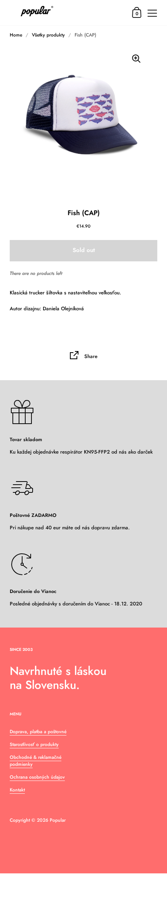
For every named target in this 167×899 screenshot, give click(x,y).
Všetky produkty (48, 34)
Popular (58, 820)
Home (16, 34)
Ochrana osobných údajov (37, 777)
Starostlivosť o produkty (34, 744)
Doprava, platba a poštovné (38, 731)
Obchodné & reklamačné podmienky (35, 761)
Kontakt (17, 789)
